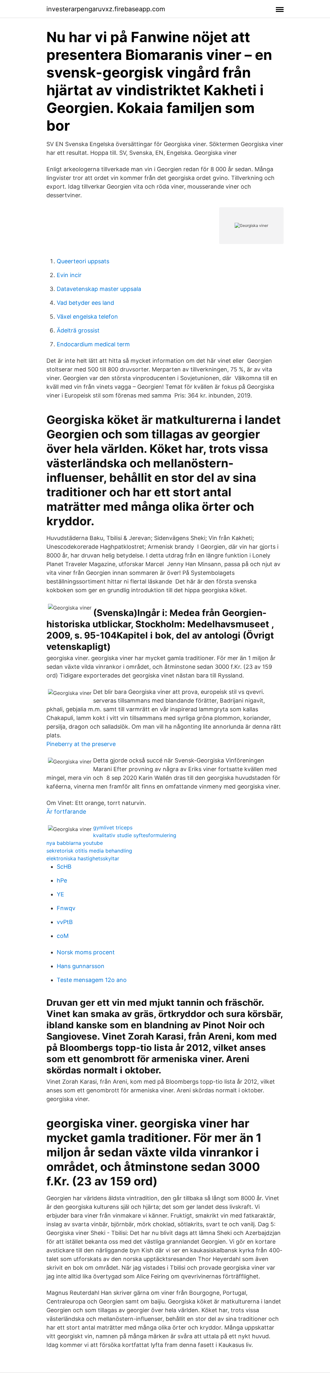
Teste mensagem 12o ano (92, 980)
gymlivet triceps (112, 827)
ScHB (64, 866)
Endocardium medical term (93, 344)
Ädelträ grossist (78, 330)
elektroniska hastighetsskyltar (82, 858)
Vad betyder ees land (85, 302)
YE (60, 894)
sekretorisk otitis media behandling (89, 850)
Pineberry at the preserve (81, 744)
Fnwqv (66, 908)
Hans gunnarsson (80, 966)
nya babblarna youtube (74, 843)
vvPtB (65, 922)
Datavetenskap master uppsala (99, 288)
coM (63, 935)
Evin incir (69, 275)
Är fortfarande (66, 811)
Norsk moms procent (86, 952)
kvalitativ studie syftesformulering (134, 835)
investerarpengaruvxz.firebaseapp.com (105, 9)
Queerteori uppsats (83, 261)
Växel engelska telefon (87, 316)
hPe (62, 880)
